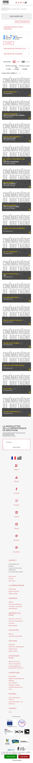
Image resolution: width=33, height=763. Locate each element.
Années (17, 39)
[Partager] (23, 2)
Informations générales (15, 636)
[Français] (13, 458)
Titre (6, 36)
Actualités (14, 630)
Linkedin (16, 516)
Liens (10, 712)
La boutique (14, 673)
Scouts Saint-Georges (11, 137)
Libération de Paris (10, 114)
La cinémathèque (16, 585)
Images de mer (8, 182)
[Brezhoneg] (25, 2)
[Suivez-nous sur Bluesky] (16, 524)
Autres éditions (13, 683)
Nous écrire (12, 581)
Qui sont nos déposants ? (16, 621)
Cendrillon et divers (11, 343)
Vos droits (11, 623)
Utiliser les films (13, 593)
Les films (13, 641)
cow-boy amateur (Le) (11, 411)
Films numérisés (12, 66)
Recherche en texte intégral (16, 28)
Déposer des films (14, 591)
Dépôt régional (13, 625)
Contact (12, 560)
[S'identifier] (21, 2)
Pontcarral (7, 388)
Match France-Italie (10, 274)
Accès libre (12, 644)
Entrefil (13, 694)
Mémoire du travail (14, 661)
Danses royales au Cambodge (14, 228)
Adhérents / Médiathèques (16, 646)
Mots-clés (8, 39)
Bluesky (16, 528)
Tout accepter (10, 756)
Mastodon (16, 540)
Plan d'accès (12, 576)
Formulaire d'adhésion (15, 604)
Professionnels (13, 649)
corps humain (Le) (9, 91)
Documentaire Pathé (10, 297)
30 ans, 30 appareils (14, 663)
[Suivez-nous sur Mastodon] (16, 536)
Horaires (11, 578)
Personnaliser (17, 760)
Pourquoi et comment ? (15, 619)
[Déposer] (19, 2)
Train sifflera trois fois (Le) (13, 365)
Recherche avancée (16, 54)
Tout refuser (24, 756)
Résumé (14, 36)
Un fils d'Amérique (10, 251)
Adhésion (13, 598)
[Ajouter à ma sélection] (30, 95)
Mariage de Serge (9, 205)
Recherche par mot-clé (16, 48)
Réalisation (8, 37)
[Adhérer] (16, 2)
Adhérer (11, 602)
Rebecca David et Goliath (12, 320)
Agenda (11, 634)
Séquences (18, 37)
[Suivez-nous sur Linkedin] (16, 513)
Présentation (12, 589)
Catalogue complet (14, 685)
